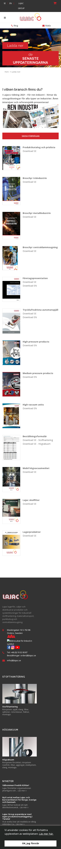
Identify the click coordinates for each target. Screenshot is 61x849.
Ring (15, 25)
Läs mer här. (46, 833)
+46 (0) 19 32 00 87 (19, 652)
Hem (7, 72)
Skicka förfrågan (30, 136)
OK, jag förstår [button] (30, 843)
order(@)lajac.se (28, 655)
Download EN (30, 285)
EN (10, 3)
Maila (48, 25)
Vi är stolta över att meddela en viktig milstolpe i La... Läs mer (19, 823)
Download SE (29, 151)
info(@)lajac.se (14, 660)
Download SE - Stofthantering (38, 440)
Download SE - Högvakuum (37, 443)
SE (5, 3)
